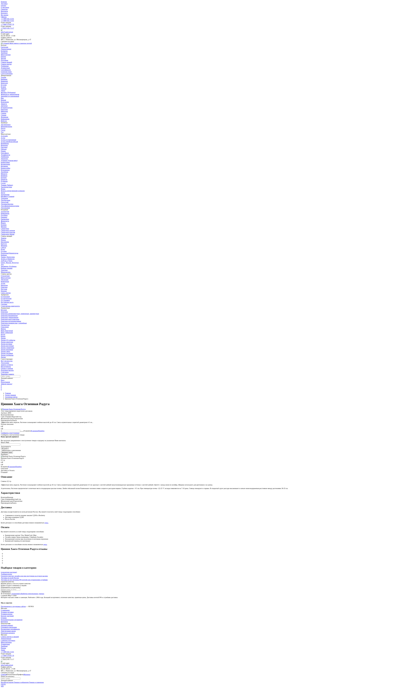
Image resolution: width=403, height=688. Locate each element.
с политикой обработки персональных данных (27, 594)
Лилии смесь (5, 351)
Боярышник (5, 119)
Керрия (3, 100)
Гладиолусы (5, 325)
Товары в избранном (21, 682)
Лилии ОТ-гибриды (8, 340)
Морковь (4, 245)
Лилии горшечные (7, 348)
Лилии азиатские (7, 342)
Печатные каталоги (8, 633)
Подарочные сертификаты (10, 629)
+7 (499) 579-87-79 (7, 24)
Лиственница (5, 125)
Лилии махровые (7, 349)
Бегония (4, 310)
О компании (5, 610)
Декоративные (6, 638)
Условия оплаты (6, 614)
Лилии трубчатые (7, 355)
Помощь (4, 2)
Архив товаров (10, 395)
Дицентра (4, 159)
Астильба (4, 136)
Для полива (5, 363)
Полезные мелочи (7, 370)
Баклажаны (5, 242)
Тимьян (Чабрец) (7, 185)
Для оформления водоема (10, 206)
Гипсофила (5, 153)
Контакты (4, 11)
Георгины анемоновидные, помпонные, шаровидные (20, 314)
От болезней (5, 297)
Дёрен (3, 90)
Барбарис (4, 79)
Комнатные (5, 281)
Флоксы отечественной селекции (13, 191)
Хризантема (5, 194)
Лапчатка (4, 106)
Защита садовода (7, 365)
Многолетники (6, 642)
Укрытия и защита (7, 374)
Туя (2, 132)
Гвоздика (4, 147)
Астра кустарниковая (8, 140)
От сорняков (5, 300)
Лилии (3, 338)
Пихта (3, 128)
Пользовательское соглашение (11, 620)
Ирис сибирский (7, 332)
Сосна (3, 130)
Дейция (3, 89)
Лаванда (4, 104)
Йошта (3, 223)
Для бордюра (5, 200)
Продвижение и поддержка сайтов (13, 606)
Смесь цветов (6, 293)
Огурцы (4, 251)
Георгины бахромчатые (9, 315)
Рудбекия (4, 181)
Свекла (3, 247)
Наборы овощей (6, 268)
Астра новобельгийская (9, 142)
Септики (4, 304)
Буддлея (4, 85)
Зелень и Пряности (7, 259)
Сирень (3, 113)
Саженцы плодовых (8, 640)
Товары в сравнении (36, 682)
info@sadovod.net (7, 32)
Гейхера (4, 149)
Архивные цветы (11, 397)
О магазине (5, 7)
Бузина (3, 87)
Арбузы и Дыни (6, 261)
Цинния (4, 291)
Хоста (3, 193)
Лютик (3, 357)
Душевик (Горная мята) (9, 160)
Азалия (3, 77)
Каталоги (4, 13)
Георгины (4, 312)
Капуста (4, 244)
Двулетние (4, 280)
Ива (2, 98)
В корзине (37, 431)
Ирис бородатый (7, 331)
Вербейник (5, 143)
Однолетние (5, 276)
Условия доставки (7, 612)
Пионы (3, 648)
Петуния (4, 289)
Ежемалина (5, 219)
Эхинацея (4, 198)
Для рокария (5, 208)
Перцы (3, 240)
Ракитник (4, 109)
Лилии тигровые (7, 353)
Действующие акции (8, 631)
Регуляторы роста (7, 302)
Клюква (4, 225)
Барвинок (4, 81)
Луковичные (5, 644)
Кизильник (5, 102)
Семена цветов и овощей (10, 637)
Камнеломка (5, 162)
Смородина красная (8, 232)
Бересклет (4, 83)
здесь (46, 523)
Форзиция (4, 117)
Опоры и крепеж (7, 368)
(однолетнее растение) (9, 572)
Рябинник (4, 111)
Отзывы (4, 618)
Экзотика (4, 270)
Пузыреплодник (6, 107)
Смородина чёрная (7, 234)
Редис (3, 249)
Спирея (3, 115)
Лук (2, 264)
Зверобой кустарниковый (10, 96)
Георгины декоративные (9, 317)
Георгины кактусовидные (10, 319)
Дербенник (5, 157)
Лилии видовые (6, 344)
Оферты (4, 17)
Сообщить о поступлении (10, 433)
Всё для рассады (6, 361)
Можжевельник (6, 126)
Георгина (4, 287)
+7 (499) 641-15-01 (7, 19)
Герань (3, 151)
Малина (4, 227)
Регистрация (5, 382)
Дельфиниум (5, 155)
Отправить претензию (9, 627)
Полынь (4, 177)
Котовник (4, 166)
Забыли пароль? (6, 384)
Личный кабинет (7, 625)
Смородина (5, 228)
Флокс (3, 189)
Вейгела (4, 121)
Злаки (3, 650)
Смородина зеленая (8, 230)
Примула (4, 179)
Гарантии (4, 9)
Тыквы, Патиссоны (8, 257)
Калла (3, 334)
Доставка (4, 4)
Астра (3, 138)
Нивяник (4, 176)
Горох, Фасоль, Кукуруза (10, 263)
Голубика (4, 215)
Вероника (4, 145)
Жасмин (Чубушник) (8, 92)
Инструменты (6, 366)
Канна (3, 336)
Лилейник (4, 172)
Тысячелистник (6, 187)
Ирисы (3, 329)
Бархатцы (4, 285)
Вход (2, 380)
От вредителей (6, 298)
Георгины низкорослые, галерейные (14, 323)
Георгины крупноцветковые (11, 321)
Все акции (4, 15)
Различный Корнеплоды (9, 253)
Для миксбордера (7, 204)
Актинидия (5, 211)
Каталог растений (7, 616)
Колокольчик (5, 164)
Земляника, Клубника (8, 266)
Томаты (3, 238)
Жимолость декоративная (10, 94)
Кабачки (4, 255)
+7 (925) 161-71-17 (7, 28)
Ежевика (4, 217)
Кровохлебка (5, 168)
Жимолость (5, 221)
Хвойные (4, 646)
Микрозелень (5, 272)
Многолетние (6, 278)
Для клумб (4, 202)
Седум (3, 183)
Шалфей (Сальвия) (7, 196)
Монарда (4, 174)
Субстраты (5, 372)
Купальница (5, 170)
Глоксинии (5, 327)
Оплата (3, 5)
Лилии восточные (7, 346)
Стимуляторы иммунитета (10, 306)
